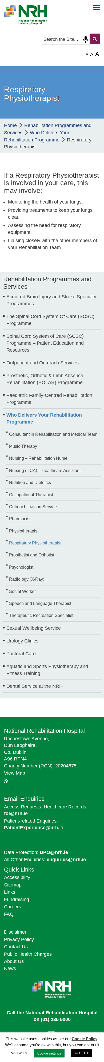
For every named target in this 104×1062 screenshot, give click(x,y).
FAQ (9, 914)
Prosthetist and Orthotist (31, 554)
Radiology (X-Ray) (26, 579)
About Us (14, 961)
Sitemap (13, 885)
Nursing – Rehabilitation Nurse (38, 458)
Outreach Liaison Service (33, 506)
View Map (14, 773)
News (10, 968)
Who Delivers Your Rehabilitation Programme (44, 418)
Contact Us (16, 946)
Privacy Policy (19, 939)
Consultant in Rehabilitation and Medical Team (53, 434)
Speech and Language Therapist (40, 603)
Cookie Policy (84, 1038)
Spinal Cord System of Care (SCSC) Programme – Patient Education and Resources (45, 343)
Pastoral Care (21, 653)
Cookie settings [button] (49, 1053)
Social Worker (22, 591)
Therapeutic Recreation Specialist (41, 615)
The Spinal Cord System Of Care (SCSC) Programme (50, 320)
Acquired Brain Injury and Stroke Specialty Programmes (51, 300)
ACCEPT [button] (81, 1053)
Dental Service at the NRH (34, 686)
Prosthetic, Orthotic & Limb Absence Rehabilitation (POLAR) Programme (44, 379)
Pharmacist (19, 518)
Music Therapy (23, 446)
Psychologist (21, 567)
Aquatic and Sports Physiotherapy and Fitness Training (47, 670)
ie (33, 827)
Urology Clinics (22, 641)
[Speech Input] (85, 39)
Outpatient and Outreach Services (42, 362)
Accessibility (17, 877)
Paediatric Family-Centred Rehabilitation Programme (49, 399)
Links (9, 892)
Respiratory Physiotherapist (35, 542)
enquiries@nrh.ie (66, 859)
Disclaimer (15, 932)
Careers (12, 906)
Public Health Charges (28, 954)
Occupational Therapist (31, 494)
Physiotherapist (23, 530)
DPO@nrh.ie (54, 852)
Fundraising (16, 899)
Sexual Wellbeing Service (33, 628)
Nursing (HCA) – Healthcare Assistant (45, 470)
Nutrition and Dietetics (30, 482)
